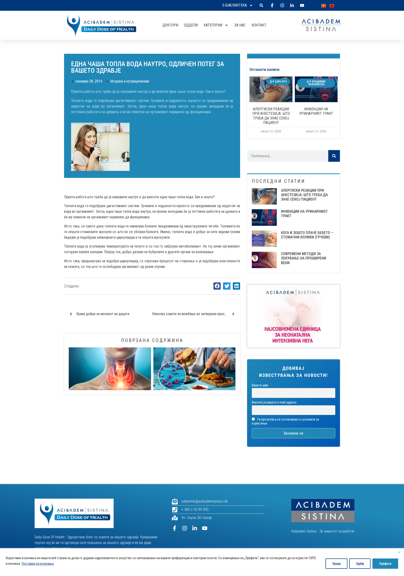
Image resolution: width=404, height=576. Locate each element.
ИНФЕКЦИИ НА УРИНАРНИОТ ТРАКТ (316, 111)
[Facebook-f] (174, 528)
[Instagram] (184, 528)
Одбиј (360, 563)
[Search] (334, 156)
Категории (213, 25)
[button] (261, 5)
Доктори (170, 25)
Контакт (259, 25)
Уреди (336, 563)
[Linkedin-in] (194, 528)
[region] (202, 562)
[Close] (399, 552)
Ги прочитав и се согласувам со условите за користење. (285, 421)
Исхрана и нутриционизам (129, 81)
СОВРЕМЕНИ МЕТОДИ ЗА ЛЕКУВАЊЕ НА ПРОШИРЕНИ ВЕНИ (303, 258)
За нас (240, 25)
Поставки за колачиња (38, 563)
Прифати (385, 563)
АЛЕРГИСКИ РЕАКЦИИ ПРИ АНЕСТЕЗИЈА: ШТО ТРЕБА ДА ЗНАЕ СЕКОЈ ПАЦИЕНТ (271, 116)
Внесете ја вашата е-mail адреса (274, 402)
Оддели (191, 25)
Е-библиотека (234, 5)
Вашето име (260, 385)
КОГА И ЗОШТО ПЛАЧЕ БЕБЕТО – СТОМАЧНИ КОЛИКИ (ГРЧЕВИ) (307, 234)
